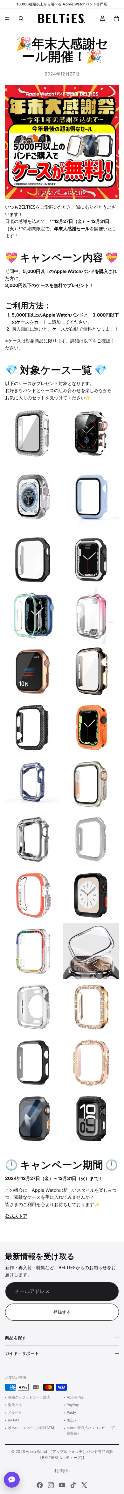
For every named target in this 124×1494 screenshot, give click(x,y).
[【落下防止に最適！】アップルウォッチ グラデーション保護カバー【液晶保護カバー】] (91, 615)
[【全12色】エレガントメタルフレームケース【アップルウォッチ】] (91, 671)
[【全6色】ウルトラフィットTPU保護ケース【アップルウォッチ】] (91, 727)
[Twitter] (84, 1485)
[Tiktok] (73, 1485)
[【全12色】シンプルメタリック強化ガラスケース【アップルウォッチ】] (33, 560)
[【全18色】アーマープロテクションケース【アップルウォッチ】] (91, 895)
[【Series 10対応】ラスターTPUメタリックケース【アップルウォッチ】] (33, 1007)
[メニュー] (7, 18)
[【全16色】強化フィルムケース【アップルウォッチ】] (91, 497)
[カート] (116, 18)
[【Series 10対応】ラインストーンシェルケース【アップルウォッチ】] (91, 1007)
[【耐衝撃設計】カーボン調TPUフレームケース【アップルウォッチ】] (91, 1119)
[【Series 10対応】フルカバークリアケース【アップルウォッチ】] (91, 951)
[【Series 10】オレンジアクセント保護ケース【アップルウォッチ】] (33, 1119)
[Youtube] (62, 1485)
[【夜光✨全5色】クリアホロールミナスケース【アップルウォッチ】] (33, 615)
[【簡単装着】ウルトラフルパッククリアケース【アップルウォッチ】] (33, 497)
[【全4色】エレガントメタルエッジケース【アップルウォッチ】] (91, 839)
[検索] (21, 18)
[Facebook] (40, 1485)
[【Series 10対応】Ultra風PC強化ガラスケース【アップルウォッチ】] (91, 783)
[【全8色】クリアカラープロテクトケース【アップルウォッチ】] (33, 895)
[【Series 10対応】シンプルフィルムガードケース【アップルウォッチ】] (33, 1062)
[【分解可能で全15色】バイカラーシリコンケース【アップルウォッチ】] (91, 560)
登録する (62, 1312)
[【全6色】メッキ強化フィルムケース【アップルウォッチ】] (33, 672)
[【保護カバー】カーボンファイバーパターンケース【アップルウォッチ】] (33, 728)
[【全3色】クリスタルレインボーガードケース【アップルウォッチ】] (33, 951)
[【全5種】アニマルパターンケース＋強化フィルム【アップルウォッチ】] (91, 434)
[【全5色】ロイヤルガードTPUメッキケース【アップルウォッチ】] (33, 839)
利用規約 (62, 1470)
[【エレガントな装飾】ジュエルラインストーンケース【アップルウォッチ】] (91, 1062)
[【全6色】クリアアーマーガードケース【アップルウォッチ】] (33, 783)
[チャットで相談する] (12, 1480)
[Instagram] (51, 1485)
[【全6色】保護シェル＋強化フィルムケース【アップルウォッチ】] (33, 434)
